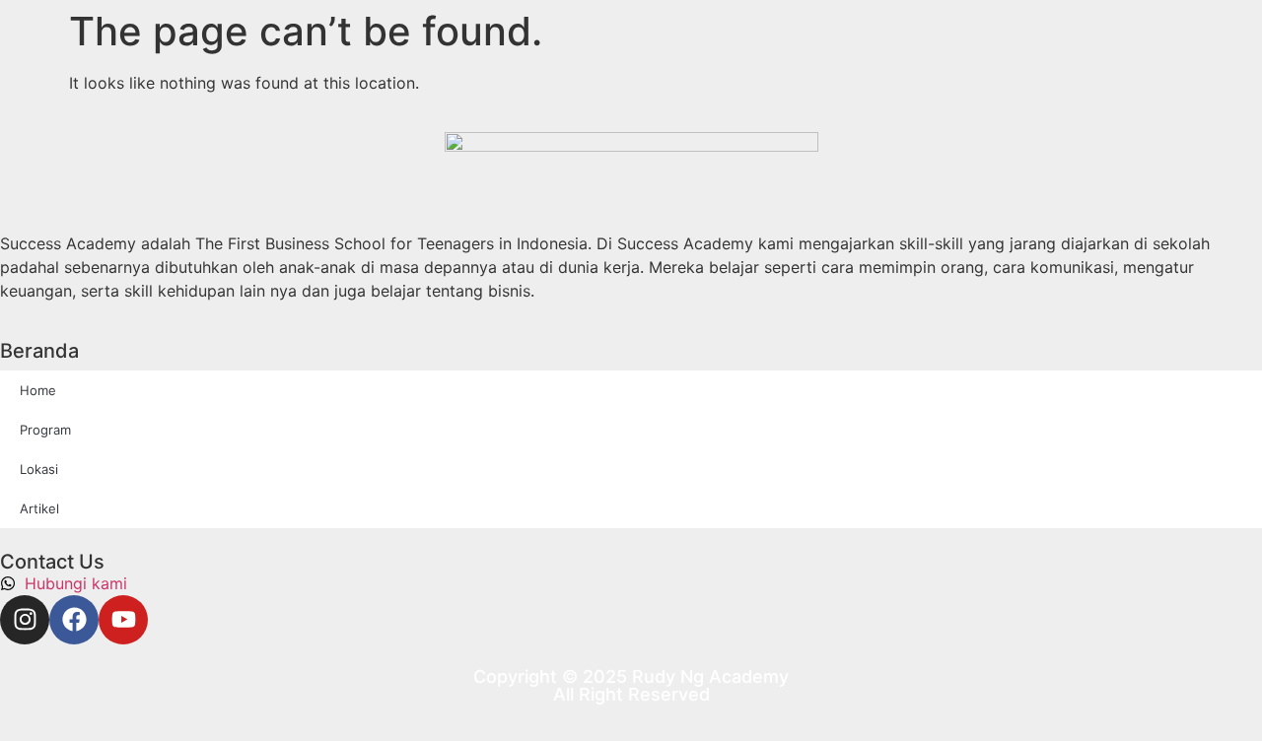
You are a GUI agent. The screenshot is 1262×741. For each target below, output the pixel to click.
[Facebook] (74, 619)
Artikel (39, 508)
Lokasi (39, 469)
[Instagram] (24, 619)
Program (45, 430)
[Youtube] (123, 619)
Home (38, 390)
